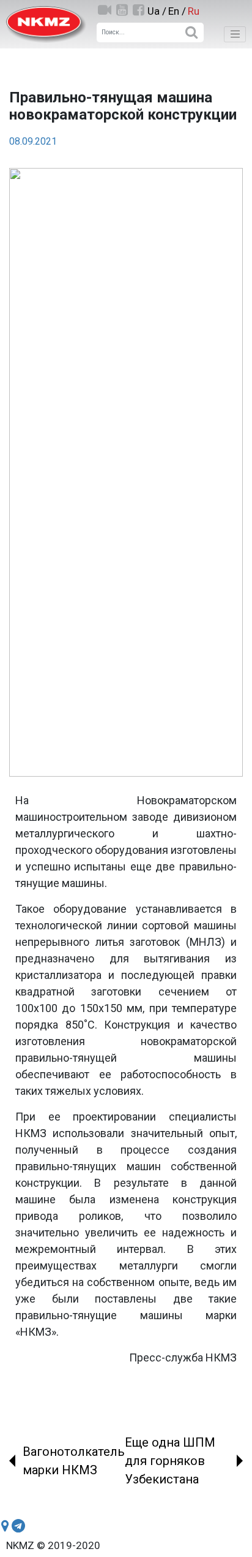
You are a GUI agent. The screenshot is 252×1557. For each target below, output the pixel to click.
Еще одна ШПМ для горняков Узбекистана (170, 1461)
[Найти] (191, 32)
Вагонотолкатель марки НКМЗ (74, 1460)
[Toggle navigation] (235, 34)
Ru (193, 11)
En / (177, 11)
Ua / (156, 11)
